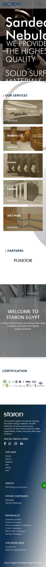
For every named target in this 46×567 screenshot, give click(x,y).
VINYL (8, 467)
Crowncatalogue (13, 528)
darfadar (9, 500)
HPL (7, 464)
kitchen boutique (13, 503)
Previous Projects (13, 522)
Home (8, 456)
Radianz (9, 462)
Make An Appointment (15, 549)
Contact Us (10, 547)
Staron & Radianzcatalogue (18, 525)
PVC (7, 470)
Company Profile (13, 519)
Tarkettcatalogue (13, 534)
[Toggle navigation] (40, 4)
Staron (8, 459)
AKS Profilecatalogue (15, 531)
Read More (12, 120)
